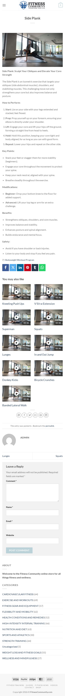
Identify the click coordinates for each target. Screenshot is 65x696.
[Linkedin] (20, 267)
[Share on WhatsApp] (18, 415)
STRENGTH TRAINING (14, 640)
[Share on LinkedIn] (46, 415)
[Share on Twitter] (29, 415)
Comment (11, 481)
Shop (38, 687)
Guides (29, 685)
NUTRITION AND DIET (14, 629)
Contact (29, 687)
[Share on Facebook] (24, 415)
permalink (50, 426)
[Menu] (4, 5)
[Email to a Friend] (35, 415)
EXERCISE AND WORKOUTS (17, 600)
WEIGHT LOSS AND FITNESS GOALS (21, 652)
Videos (54, 685)
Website (10, 535)
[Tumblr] (35, 267)
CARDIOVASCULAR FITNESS (17, 594)
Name (9, 507)
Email (9, 521)
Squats (38, 329)
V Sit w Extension (44, 303)
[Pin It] (27, 267)
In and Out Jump (44, 354)
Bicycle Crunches (44, 380)
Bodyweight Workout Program (19, 260)
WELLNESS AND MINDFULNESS (19, 658)
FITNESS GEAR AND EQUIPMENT (20, 605)
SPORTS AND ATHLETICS (15, 634)
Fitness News (41, 685)
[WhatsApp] (42, 267)
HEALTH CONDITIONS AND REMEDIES (23, 617)
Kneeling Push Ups (13, 303)
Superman (8, 329)
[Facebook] (5, 267)
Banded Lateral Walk (14, 405)
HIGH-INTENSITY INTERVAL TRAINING (23, 623)
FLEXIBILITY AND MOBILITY (17, 611)
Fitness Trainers (15, 685)
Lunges (6, 354)
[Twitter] (13, 267)
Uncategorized (10, 646)
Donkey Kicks (10, 380)
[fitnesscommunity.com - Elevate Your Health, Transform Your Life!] (32, 5)
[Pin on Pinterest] (40, 415)
